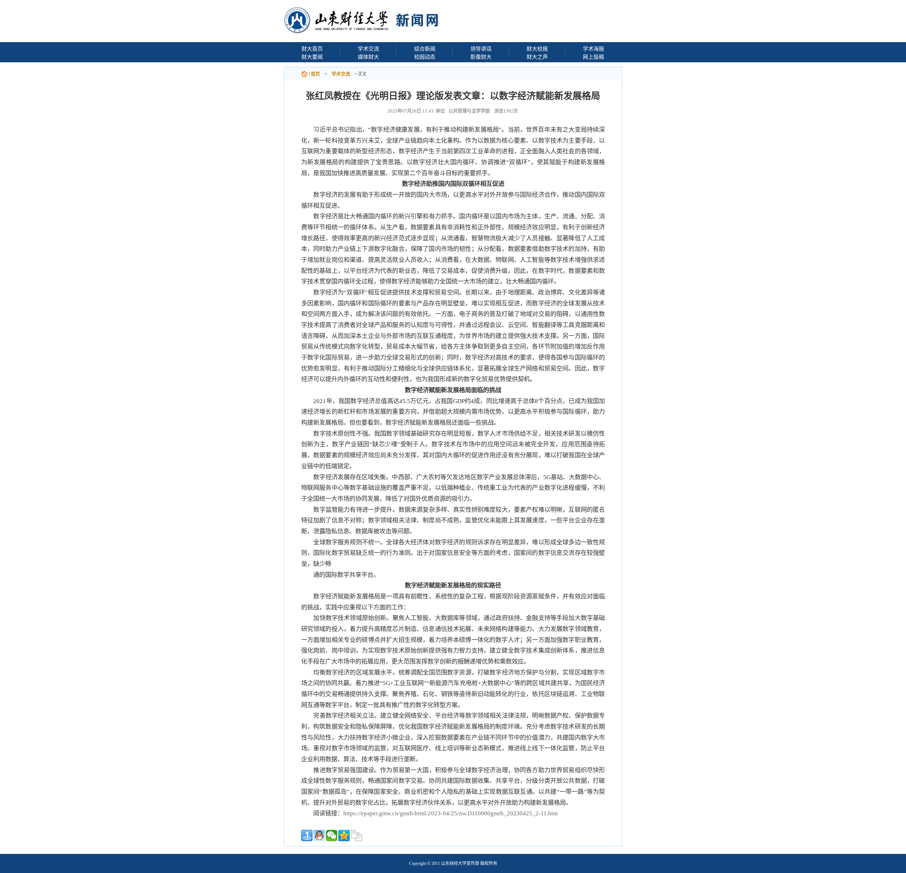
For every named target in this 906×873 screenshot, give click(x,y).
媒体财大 (368, 57)
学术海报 (593, 49)
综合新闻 (424, 49)
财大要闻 (312, 57)
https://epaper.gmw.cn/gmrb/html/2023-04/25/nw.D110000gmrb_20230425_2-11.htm (450, 813)
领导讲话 (481, 49)
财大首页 (312, 49)
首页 (315, 73)
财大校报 (537, 49)
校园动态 (424, 57)
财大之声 (537, 57)
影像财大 (481, 57)
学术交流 (368, 49)
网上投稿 (593, 57)
